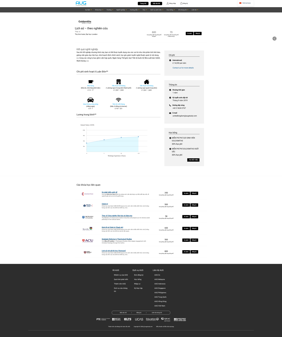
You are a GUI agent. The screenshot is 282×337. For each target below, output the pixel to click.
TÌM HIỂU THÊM (193, 160)
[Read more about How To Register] (180, 323)
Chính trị (105, 204)
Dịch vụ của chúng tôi (120, 289)
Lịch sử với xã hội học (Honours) (114, 251)
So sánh (189, 33)
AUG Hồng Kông (160, 301)
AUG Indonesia (159, 284)
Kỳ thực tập (138, 288)
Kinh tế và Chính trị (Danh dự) (112, 227)
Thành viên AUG (120, 284)
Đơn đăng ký (138, 275)
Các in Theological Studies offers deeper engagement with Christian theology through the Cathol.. (124, 242)
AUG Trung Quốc (160, 297)
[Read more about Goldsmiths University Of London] (85, 25)
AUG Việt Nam (159, 306)
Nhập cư (137, 284)
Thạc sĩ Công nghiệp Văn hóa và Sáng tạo (117, 216)
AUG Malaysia (159, 279)
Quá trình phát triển (121, 279)
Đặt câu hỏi (156, 3)
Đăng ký (198, 33)
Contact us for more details (183, 68)
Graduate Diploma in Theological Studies (117, 239)
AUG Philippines (160, 293)
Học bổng (137, 279)
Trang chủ (143, 3)
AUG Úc (157, 275)
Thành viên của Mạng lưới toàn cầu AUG (119, 326)
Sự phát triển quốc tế (109, 192)
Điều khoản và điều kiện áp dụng (165, 326)
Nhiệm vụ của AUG (121, 275)
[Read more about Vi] (81, 3)
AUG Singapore (160, 288)
